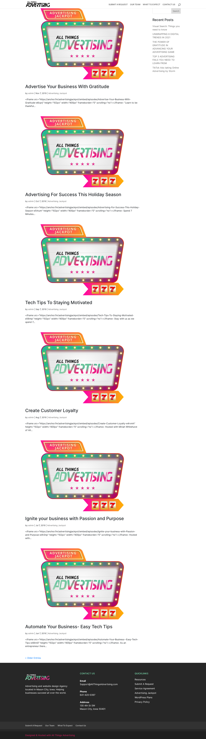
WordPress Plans (143, 697)
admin (31, 93)
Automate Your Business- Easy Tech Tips (68, 626)
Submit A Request (118, 5)
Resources (140, 679)
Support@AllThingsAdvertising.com (99, 684)
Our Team (135, 5)
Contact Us (169, 5)
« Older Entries (33, 657)
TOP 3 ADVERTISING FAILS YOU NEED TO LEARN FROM (163, 60)
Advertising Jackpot (57, 93)
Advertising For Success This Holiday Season (73, 194)
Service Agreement (145, 688)
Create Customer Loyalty (51, 410)
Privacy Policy (142, 701)
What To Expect (151, 5)
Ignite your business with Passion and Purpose (74, 518)
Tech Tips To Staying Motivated (58, 302)
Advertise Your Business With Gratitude (67, 86)
